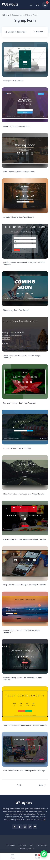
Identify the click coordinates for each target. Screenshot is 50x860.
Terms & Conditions (26, 848)
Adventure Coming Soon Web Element (18, 217)
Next (40, 785)
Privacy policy (41, 845)
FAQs (31, 845)
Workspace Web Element (13, 81)
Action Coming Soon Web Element (17, 126)
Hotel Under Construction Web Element (18, 172)
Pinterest (30, 826)
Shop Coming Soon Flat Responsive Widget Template (24, 585)
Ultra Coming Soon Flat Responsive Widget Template (24, 494)
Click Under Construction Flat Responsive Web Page (24, 771)
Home (6, 15)
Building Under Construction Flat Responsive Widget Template (24, 264)
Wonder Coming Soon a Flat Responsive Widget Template (22, 679)
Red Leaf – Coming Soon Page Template (19, 403)
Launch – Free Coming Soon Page (17, 448)
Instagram (24, 826)
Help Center (11, 845)
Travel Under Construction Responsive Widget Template (21, 356)
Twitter (14, 826)
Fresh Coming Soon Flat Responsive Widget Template (24, 539)
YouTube (35, 826)
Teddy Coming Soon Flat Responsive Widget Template (25, 725)
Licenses (22, 845)
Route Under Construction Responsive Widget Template (21, 631)
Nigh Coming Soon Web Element (16, 310)
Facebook (19, 826)
